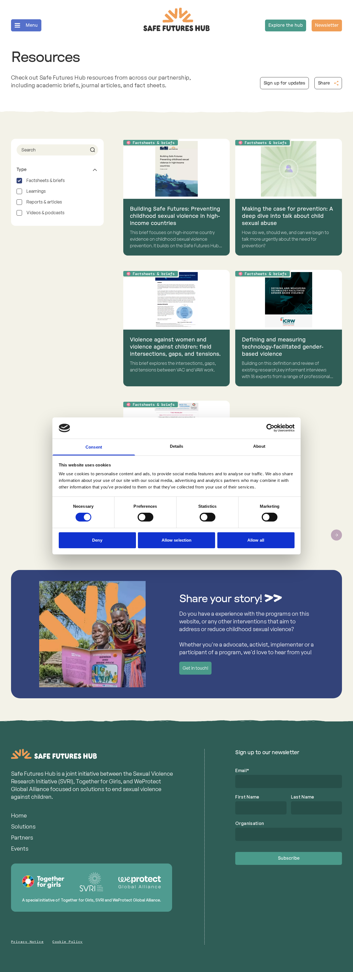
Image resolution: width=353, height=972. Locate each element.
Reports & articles (44, 202)
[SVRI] (91, 882)
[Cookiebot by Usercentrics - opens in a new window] (270, 428)
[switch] (145, 517)
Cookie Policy (67, 942)
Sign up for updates (284, 83)
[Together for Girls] (43, 881)
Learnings (36, 191)
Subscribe (288, 858)
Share (324, 83)
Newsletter (327, 25)
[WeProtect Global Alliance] (139, 882)
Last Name (302, 797)
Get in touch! (195, 668)
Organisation (249, 823)
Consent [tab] (93, 447)
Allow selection (177, 540)
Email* (242, 770)
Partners (22, 837)
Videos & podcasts (45, 212)
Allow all (255, 540)
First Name (247, 797)
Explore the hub (285, 25)
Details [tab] (176, 446)
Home (19, 815)
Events (19, 848)
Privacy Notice (27, 942)
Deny (97, 540)
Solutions (23, 826)
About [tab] (259, 446)
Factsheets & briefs (45, 180)
